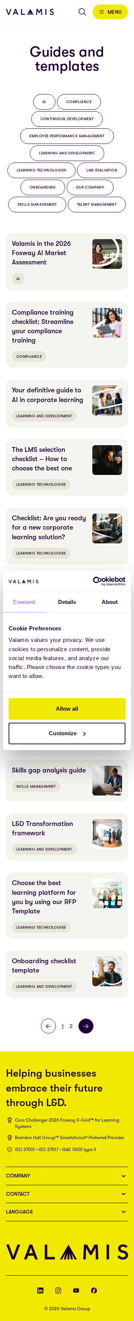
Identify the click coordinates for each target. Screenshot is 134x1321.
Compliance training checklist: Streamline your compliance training (43, 326)
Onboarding (43, 187)
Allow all (67, 709)
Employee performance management (66, 136)
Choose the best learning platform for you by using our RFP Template (44, 897)
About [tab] (110, 602)
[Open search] (82, 11)
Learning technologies (41, 170)
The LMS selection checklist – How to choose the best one (42, 459)
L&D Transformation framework (42, 828)
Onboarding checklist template (44, 965)
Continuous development (67, 119)
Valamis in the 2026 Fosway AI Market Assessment (41, 253)
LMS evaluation (101, 170)
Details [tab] (67, 602)
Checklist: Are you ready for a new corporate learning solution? (49, 527)
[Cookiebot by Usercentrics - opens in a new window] (94, 581)
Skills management (37, 204)
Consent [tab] (24, 602)
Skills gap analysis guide (49, 770)
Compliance (79, 102)
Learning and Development (67, 153)
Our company (90, 187)
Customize (63, 733)
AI (44, 102)
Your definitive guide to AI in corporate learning (47, 394)
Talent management (97, 204)
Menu (115, 12)
